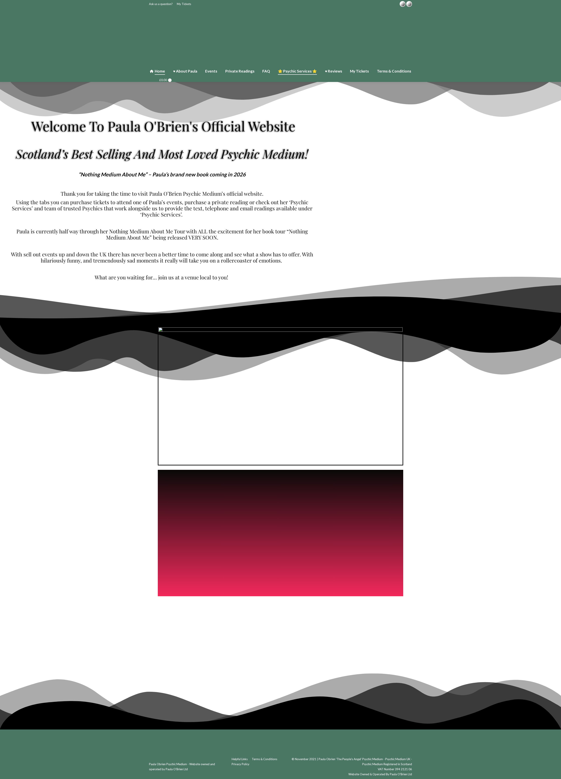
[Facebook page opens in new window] (402, 4)
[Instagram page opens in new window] (409, 4)
